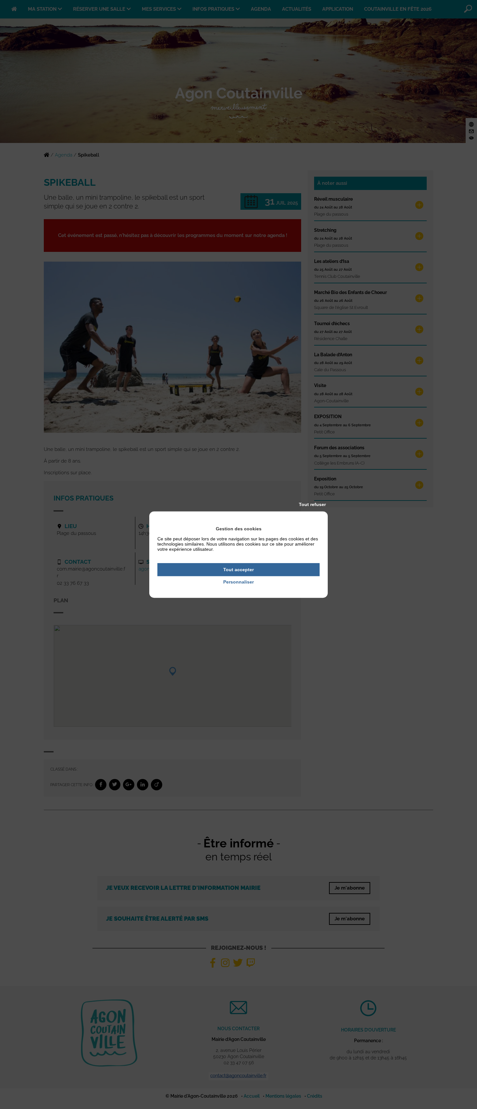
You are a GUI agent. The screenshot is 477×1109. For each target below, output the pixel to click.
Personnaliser (238, 582)
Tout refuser (312, 504)
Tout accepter (238, 569)
